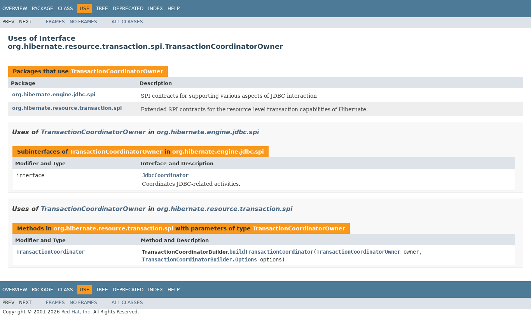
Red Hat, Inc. (76, 312)
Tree (102, 8)
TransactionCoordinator (50, 252)
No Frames (83, 21)
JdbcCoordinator (165, 175)
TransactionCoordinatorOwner (117, 71)
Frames (55, 21)
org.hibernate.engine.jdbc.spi (53, 94)
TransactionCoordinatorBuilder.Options (199, 259)
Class (65, 8)
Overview (14, 8)
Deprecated (128, 8)
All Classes (127, 21)
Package (42, 8)
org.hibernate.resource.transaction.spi (67, 108)
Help (174, 8)
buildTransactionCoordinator (271, 252)
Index (155, 8)
